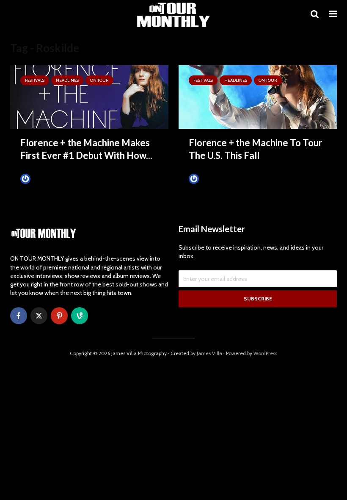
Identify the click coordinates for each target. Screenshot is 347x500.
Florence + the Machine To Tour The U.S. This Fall (255, 149)
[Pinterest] (59, 315)
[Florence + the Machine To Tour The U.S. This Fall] (258, 96)
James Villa (45, 178)
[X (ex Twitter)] (38, 315)
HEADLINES (67, 80)
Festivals (34, 80)
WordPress (265, 353)
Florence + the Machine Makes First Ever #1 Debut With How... (86, 149)
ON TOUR (99, 80)
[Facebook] (18, 315)
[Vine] (79, 315)
